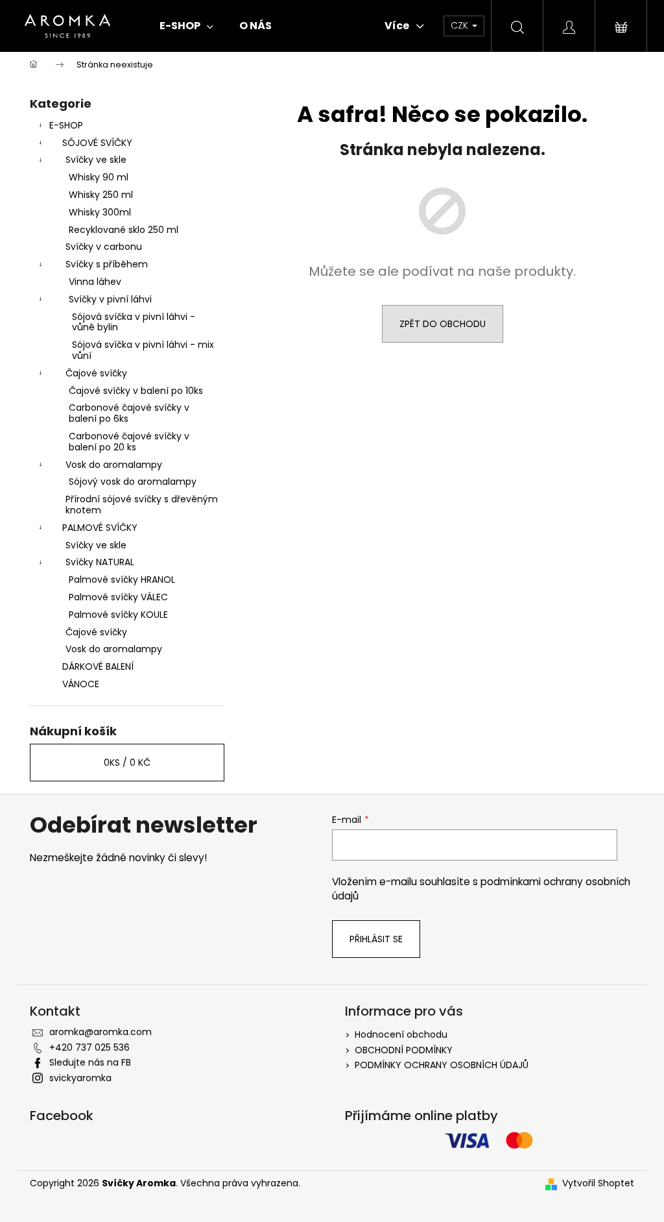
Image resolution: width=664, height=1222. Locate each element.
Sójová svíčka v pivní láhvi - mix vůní (143, 350)
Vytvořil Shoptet (598, 1183)
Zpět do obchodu (442, 323)
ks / (127, 762)
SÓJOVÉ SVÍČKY (97, 142)
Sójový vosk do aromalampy (132, 481)
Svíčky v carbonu (103, 246)
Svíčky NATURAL (99, 562)
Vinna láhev (95, 281)
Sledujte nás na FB (90, 1062)
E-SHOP (66, 125)
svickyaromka (80, 1077)
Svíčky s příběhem (106, 264)
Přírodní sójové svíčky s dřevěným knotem (141, 505)
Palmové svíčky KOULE (118, 614)
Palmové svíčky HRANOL (122, 579)
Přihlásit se (376, 939)
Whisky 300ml (100, 212)
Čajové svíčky (96, 373)
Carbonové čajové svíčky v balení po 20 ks (129, 442)
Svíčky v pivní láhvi (110, 299)
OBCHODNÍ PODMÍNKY (404, 1050)
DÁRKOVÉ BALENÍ (98, 666)
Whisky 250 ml (101, 194)
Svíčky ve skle (95, 159)
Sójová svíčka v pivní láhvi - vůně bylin (133, 322)
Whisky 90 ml (98, 177)
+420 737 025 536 (89, 1047)
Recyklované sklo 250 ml (123, 229)
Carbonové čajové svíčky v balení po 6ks (129, 413)
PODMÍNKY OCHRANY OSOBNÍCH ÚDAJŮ (441, 1064)
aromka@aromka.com (100, 1031)
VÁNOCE (80, 684)
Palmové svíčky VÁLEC (118, 597)
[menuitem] (186, 26)
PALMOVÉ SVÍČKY (99, 527)
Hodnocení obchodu (401, 1034)
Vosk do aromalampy (113, 464)
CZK (461, 25)
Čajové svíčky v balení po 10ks (136, 390)
